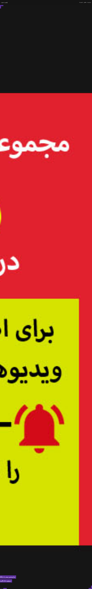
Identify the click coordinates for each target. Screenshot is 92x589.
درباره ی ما (89, 2)
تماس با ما (81, 2)
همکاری (85, 2)
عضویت (2, 2)
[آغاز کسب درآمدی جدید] (5, 588)
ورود (5, 2)
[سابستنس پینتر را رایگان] (1, 588)
